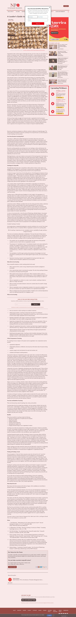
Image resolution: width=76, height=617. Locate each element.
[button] (49, 7)
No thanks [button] (38, 25)
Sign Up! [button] (38, 23)
